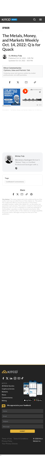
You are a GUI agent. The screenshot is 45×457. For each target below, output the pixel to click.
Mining (4, 401)
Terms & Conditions (21, 439)
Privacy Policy (7, 441)
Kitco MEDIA (5, 110)
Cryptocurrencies (8, 389)
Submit (22, 431)
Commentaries (7, 398)
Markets (5, 392)
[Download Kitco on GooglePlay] (37, 400)
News (4, 395)
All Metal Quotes (8, 386)
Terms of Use (7, 439)
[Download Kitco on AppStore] (27, 400)
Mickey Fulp (16, 55)
